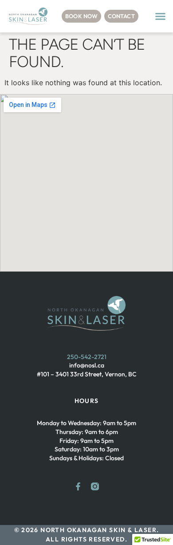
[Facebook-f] (78, 486)
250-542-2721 (86, 357)
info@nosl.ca (86, 365)
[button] (160, 16)
